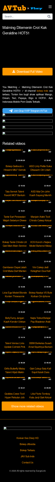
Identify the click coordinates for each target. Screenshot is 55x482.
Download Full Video (29, 71)
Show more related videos (27, 406)
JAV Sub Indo (28, 456)
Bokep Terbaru (27, 450)
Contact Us (27, 462)
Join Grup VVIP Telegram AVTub (30, 110)
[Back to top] (49, 475)
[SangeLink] (23, 8)
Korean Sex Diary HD (27, 438)
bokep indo (43, 90)
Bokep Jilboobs (27, 444)
